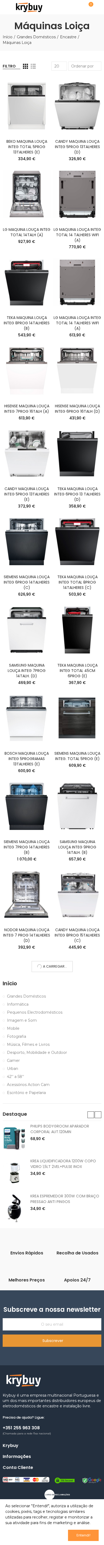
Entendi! (83, 1535)
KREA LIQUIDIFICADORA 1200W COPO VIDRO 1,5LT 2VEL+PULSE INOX (63, 1163)
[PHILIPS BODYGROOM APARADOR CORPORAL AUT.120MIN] (14, 1138)
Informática (18, 1004)
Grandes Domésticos (26, 996)
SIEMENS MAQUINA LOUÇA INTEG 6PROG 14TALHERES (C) (27, 582)
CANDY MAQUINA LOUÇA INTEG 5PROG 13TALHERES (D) (77, 147)
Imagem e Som (22, 1020)
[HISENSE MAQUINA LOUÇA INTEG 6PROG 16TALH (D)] (77, 370)
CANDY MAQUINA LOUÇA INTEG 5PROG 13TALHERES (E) (26, 494)
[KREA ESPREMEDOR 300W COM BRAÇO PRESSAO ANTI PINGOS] (14, 1208)
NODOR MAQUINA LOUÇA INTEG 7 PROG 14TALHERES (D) (26, 935)
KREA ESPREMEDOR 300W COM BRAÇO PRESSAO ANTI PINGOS (64, 1198)
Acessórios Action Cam (28, 1084)
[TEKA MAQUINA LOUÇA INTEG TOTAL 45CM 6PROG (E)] (77, 630)
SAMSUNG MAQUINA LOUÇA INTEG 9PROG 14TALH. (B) (77, 847)
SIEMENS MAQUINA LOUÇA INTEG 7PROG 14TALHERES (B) (27, 847)
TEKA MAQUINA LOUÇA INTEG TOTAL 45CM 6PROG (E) (77, 671)
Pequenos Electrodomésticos (34, 1012)
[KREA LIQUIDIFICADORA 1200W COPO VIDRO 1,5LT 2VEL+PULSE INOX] (14, 1173)
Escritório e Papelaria (26, 1092)
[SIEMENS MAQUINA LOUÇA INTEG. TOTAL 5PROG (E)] (77, 718)
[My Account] (98, 7)
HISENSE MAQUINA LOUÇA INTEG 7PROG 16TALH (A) (26, 408)
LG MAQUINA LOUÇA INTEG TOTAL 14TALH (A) (26, 232)
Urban (12, 1068)
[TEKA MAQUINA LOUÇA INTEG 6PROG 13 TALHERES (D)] (77, 453)
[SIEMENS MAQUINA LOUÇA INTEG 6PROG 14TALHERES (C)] (27, 542)
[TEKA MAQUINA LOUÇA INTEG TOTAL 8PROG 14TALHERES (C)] (77, 542)
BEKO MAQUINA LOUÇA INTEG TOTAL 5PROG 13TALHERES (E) (26, 147)
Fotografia (16, 1036)
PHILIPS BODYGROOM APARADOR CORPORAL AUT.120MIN (59, 1128)
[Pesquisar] (75, 7)
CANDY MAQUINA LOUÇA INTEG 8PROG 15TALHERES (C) (77, 935)
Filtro (9, 66)
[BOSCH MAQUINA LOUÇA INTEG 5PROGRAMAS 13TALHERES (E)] (27, 718)
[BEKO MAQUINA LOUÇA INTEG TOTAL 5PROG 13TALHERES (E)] (27, 106)
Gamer (13, 1060)
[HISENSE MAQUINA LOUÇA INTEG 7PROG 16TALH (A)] (27, 370)
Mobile (13, 1028)
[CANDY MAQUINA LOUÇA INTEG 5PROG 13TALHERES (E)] (27, 453)
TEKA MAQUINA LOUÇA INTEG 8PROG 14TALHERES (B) (27, 323)
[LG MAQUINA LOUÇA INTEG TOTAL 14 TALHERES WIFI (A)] (77, 194)
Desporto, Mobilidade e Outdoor (37, 1052)
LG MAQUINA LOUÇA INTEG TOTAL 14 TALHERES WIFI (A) (77, 235)
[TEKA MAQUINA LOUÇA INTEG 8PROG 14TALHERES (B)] (27, 282)
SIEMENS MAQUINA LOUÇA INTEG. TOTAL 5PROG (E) (77, 756)
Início (10, 983)
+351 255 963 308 (21, 1428)
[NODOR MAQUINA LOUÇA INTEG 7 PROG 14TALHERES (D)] (27, 894)
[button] (90, 1114)
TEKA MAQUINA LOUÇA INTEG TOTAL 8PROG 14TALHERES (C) (77, 582)
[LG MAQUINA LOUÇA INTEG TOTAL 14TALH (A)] (27, 194)
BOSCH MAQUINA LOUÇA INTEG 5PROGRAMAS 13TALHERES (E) (27, 759)
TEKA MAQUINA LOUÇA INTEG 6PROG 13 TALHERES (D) (77, 494)
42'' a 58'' (15, 1076)
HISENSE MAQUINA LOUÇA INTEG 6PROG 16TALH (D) (77, 408)
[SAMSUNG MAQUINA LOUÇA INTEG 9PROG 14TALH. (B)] (77, 806)
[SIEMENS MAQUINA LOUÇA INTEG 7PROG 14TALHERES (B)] (27, 806)
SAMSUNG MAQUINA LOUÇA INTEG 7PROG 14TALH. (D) (27, 671)
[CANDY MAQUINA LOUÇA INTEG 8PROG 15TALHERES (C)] (77, 894)
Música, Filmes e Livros (28, 1044)
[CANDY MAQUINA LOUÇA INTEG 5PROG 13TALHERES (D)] (77, 106)
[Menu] (5, 7)
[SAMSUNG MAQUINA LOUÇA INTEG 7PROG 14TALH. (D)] (27, 630)
